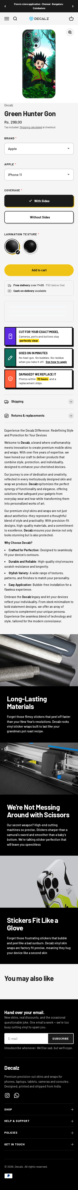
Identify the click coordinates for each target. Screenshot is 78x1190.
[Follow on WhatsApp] (17, 1095)
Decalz (8, 105)
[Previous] (5, 6)
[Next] (73, 6)
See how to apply (56, 362)
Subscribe (60, 1038)
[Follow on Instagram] (7, 1095)
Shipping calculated (31, 127)
